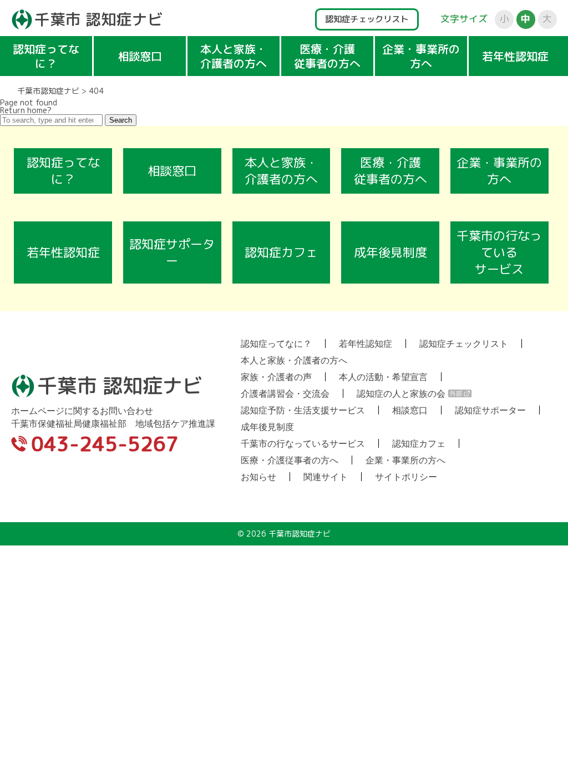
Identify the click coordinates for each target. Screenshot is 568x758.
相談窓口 (140, 56)
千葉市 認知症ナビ (98, 19)
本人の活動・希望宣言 (383, 376)
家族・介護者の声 (276, 376)
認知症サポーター (172, 252)
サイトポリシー (406, 476)
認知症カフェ (281, 252)
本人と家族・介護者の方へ (233, 56)
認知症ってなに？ (46, 56)
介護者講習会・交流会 (285, 393)
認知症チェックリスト (366, 19)
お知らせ (258, 476)
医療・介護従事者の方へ (327, 56)
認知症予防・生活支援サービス (303, 410)
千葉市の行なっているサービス (499, 252)
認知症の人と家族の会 (401, 393)
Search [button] (120, 120)
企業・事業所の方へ (421, 56)
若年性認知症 (515, 56)
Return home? (26, 110)
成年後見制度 (390, 252)
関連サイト (325, 476)
